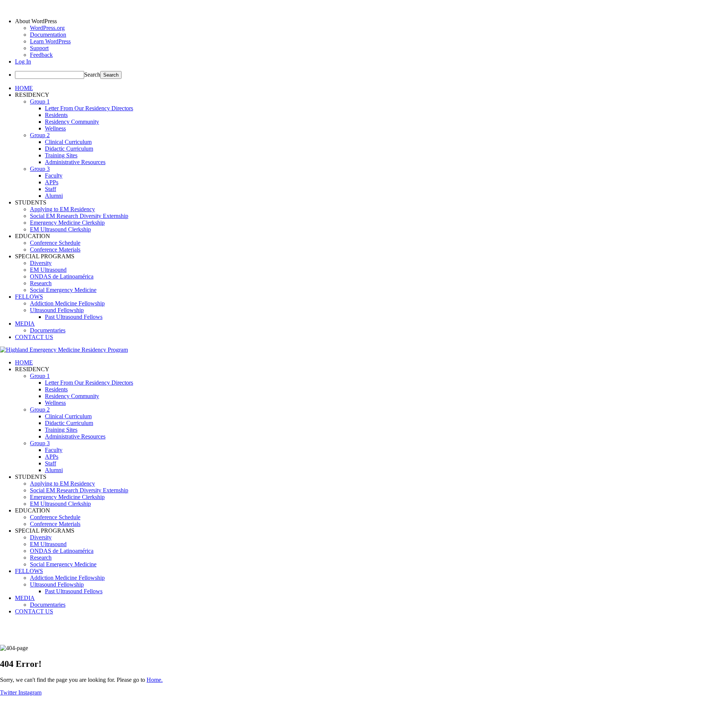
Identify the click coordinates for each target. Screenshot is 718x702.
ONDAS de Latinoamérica (61, 276)
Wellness (55, 128)
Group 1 (40, 101)
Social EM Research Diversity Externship (79, 216)
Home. (155, 680)
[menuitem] (366, 21)
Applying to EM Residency (62, 209)
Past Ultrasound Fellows (73, 317)
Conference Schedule (55, 243)
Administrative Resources (75, 162)
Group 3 (40, 169)
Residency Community (72, 121)
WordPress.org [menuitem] (47, 28)
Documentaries (47, 330)
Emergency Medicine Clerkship (67, 222)
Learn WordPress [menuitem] (50, 41)
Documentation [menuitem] (48, 34)
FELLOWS (29, 296)
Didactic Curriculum (69, 148)
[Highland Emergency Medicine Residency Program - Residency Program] (64, 350)
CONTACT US (34, 337)
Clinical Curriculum (68, 142)
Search (92, 74)
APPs (51, 182)
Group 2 (40, 135)
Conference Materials (55, 249)
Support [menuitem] (39, 48)
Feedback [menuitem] (41, 55)
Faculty (53, 175)
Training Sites (61, 155)
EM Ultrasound (48, 270)
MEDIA (25, 323)
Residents (56, 115)
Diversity (41, 263)
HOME (24, 88)
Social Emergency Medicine (63, 290)
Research (41, 283)
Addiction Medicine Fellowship (67, 303)
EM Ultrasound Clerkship (60, 229)
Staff (50, 189)
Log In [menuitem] (23, 61)
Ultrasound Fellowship (57, 310)
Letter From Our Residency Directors (89, 108)
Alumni (54, 196)
